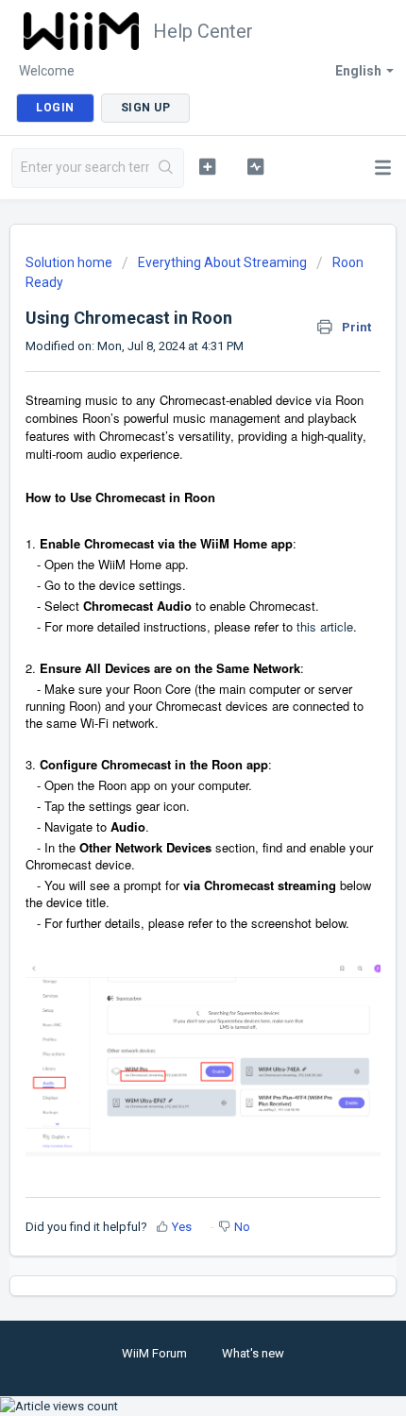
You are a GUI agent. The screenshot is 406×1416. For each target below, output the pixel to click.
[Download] (168, 703)
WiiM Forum (154, 1353)
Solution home (70, 262)
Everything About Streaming (222, 262)
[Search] (166, 168)
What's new (253, 1353)
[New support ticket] (207, 166)
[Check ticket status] (255, 166)
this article (324, 626)
